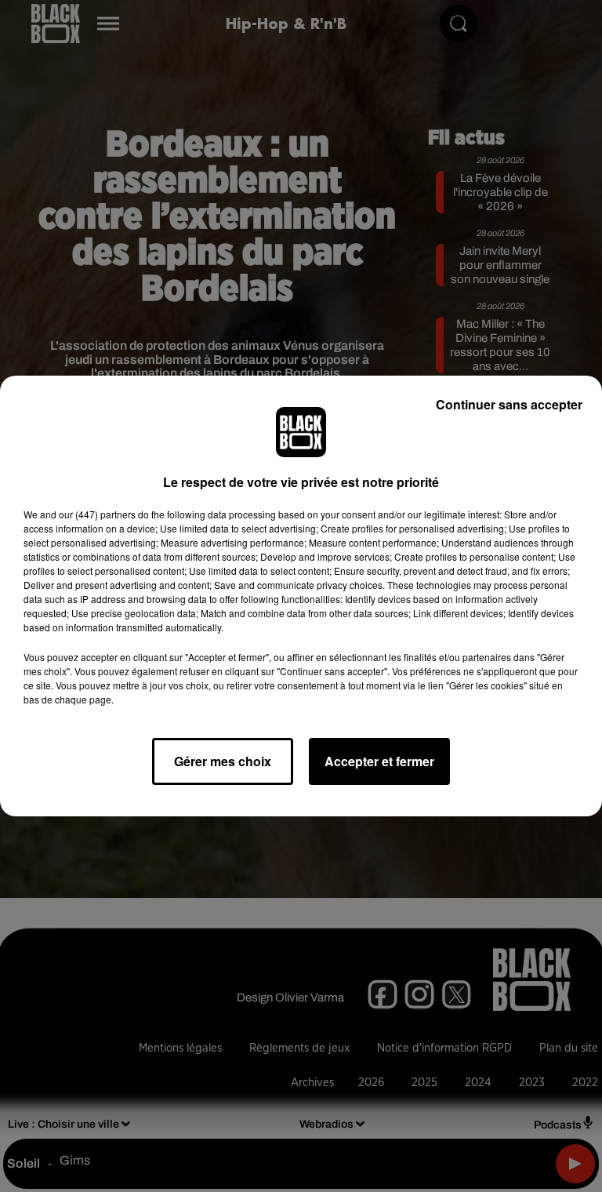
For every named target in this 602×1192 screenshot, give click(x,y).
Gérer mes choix (222, 761)
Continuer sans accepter (509, 404)
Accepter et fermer (379, 761)
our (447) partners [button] (97, 514)
